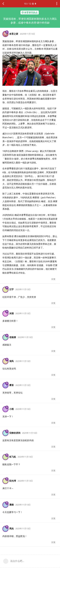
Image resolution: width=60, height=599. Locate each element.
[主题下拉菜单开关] (57, 3)
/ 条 (29, 3)
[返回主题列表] (3, 3)
